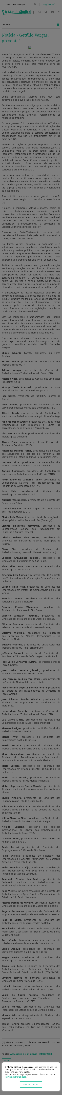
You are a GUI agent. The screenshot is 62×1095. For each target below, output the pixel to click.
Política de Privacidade (15, 1077)
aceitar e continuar (31, 1084)
